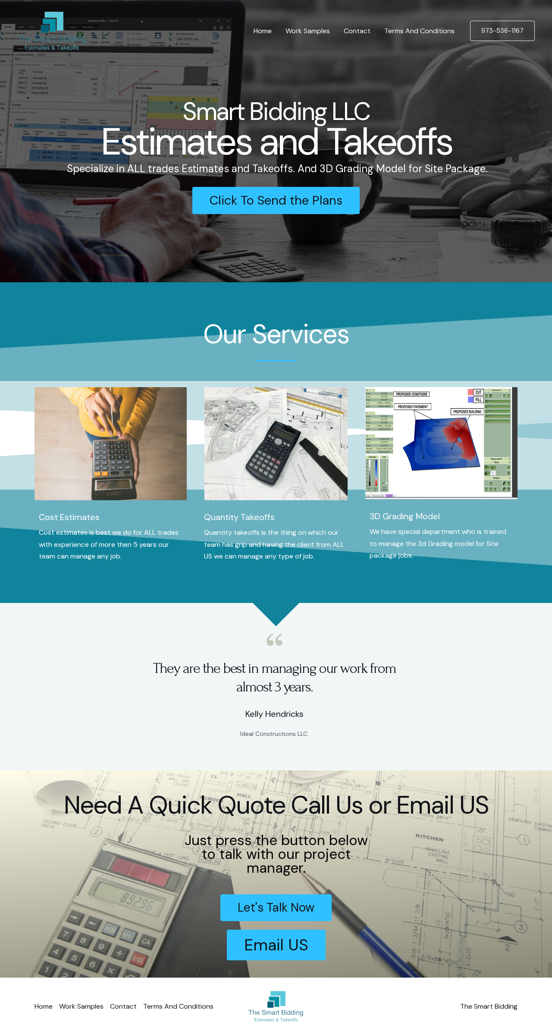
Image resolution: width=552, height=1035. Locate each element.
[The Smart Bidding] (51, 30)
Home (263, 30)
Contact (357, 30)
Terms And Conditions (419, 30)
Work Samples (307, 30)
